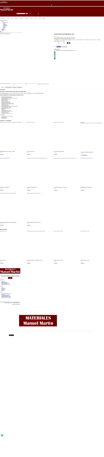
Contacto (3, 290)
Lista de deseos (4, 289)
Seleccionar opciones (84, 155)
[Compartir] (79, 58)
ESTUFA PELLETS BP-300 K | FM (59, 151)
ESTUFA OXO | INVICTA (30, 151)
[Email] (79, 57)
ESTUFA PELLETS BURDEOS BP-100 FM (87, 152)
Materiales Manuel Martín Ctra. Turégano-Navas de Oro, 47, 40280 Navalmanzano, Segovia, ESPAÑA (6, 297)
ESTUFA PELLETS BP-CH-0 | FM (32, 187)
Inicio (0, 32)
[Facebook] (79, 53)
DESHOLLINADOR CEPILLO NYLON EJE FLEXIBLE (8, 222)
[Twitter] (79, 54)
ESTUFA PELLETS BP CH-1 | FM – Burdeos (60, 187)
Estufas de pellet (10, 32)
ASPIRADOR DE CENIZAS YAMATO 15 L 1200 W (7, 151)
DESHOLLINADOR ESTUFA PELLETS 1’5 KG (34, 222)
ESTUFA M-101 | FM (3, 260)
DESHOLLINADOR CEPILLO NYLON (86, 187)
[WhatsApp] (79, 52)
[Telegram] (79, 56)
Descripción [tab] (2, 87)
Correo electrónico (11, 330)
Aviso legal (3, 281)
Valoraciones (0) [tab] (19, 87)
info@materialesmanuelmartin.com (6, 293)
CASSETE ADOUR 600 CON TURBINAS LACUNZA (34, 260)
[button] (64, 46)
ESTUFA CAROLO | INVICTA (58, 260)
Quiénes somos (4, 288)
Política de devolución (4, 283)
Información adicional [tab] (9, 87)
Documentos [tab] (14, 87)
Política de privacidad (4, 282)
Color (58, 42)
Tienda (3, 32)
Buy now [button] (2, 154)
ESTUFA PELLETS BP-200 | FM (4, 187)
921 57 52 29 (3, 294)
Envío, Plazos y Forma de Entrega (6, 284)
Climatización (6, 32)
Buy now (58, 46)
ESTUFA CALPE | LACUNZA (85, 260)
